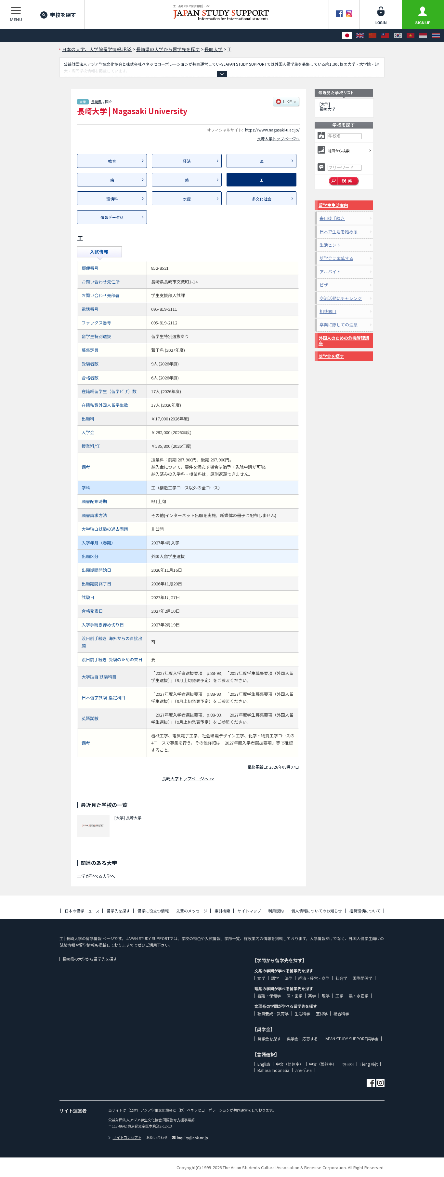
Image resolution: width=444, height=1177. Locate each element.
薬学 (312, 995)
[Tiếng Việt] (410, 35)
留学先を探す (118, 911)
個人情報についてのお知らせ (316, 911)
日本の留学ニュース (82, 911)
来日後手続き (332, 218)
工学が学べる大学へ (96, 876)
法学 (289, 978)
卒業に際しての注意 (339, 325)
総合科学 (341, 1013)
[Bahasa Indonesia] (423, 35)
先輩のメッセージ (191, 911)
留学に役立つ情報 (153, 911)
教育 (112, 161)
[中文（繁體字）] (385, 35)
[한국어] (398, 35)
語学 (275, 978)
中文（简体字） (289, 1064)
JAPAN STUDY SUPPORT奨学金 (351, 1038)
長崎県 (96, 101)
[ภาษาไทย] (436, 35)
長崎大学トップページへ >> (188, 778)
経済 (187, 161)
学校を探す (63, 15)
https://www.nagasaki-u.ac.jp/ (272, 129)
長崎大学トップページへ (278, 138)
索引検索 (222, 911)
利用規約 (276, 911)
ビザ (324, 285)
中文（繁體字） (322, 1064)
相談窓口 (328, 311)
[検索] (344, 181)
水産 (187, 198)
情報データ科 (112, 217)
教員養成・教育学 (273, 1013)
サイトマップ (249, 911)
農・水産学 (358, 995)
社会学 (341, 978)
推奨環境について (365, 911)
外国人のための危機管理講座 (344, 340)
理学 (326, 995)
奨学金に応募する (336, 258)
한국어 (348, 1064)
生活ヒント (330, 245)
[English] (360, 35)
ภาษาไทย (303, 1070)
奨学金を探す (331, 356)
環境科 (112, 198)
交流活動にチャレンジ (341, 298)
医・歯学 (294, 995)
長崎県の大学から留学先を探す (89, 959)
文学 (261, 978)
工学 (339, 995)
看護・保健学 (269, 995)
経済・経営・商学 (314, 978)
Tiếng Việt (369, 1064)
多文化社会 (261, 198)
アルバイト (330, 271)
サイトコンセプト (127, 1137)
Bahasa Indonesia (273, 1070)
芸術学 (322, 1013)
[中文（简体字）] (372, 35)
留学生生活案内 (333, 205)
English (263, 1064)
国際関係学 (362, 978)
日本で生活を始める (339, 231)
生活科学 (302, 1013)
